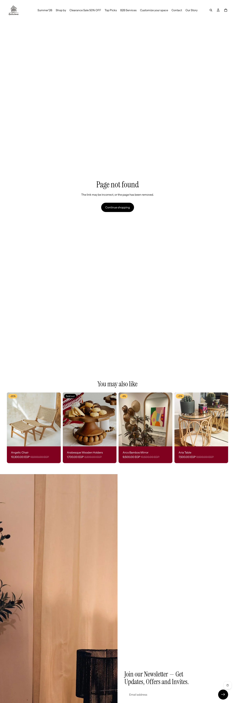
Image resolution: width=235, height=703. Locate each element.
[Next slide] (55, 419)
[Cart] (225, 10)
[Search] (211, 10)
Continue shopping (117, 207)
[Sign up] (223, 695)
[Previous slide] (12, 419)
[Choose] (55, 441)
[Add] (167, 441)
